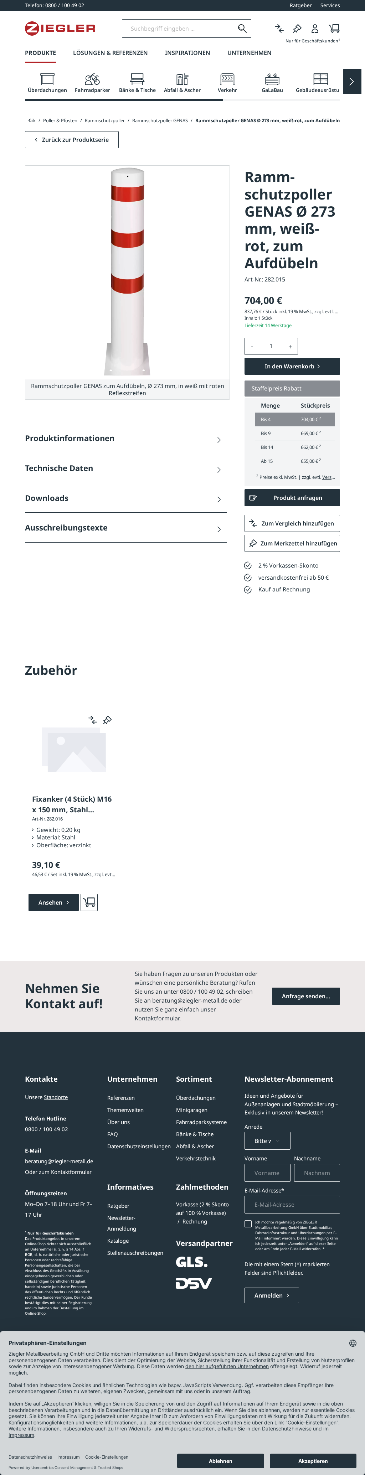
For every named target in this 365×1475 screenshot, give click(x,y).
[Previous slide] (29, 120)
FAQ (112, 1134)
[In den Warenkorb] (89, 902)
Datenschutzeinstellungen (139, 1146)
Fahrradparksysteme (201, 1121)
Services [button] (330, 5)
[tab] (47, 83)
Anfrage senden (303, 996)
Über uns (118, 1121)
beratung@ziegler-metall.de (59, 1161)
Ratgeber (118, 1205)
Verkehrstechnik (196, 1158)
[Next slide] (352, 81)
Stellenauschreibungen (135, 1252)
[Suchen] (242, 28)
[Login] (315, 28)
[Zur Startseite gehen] (60, 28)
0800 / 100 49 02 (46, 1129)
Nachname (307, 1158)
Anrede (253, 1126)
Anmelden (269, 1295)
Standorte (56, 1097)
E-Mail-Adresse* (264, 1190)
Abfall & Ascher (195, 1146)
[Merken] (297, 28)
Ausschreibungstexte (66, 527)
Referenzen (121, 1097)
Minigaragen (191, 1109)
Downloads (46, 497)
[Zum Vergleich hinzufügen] (92, 720)
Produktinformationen (69, 438)
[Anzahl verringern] (252, 346)
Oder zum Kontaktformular (58, 1171)
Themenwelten (125, 1109)
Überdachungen (196, 1097)
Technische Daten (59, 467)
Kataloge (118, 1240)
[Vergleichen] (279, 28)
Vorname (256, 1158)
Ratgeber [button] (301, 5)
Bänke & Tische (195, 1134)
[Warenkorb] (332, 28)
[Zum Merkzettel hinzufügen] (107, 720)
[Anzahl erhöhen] (290, 346)
